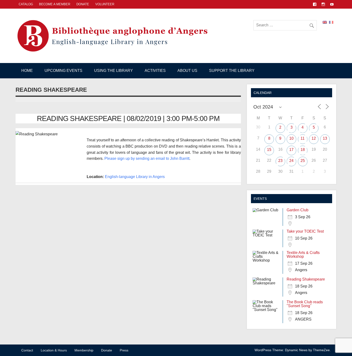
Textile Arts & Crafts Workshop (303, 254)
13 (325, 138)
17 (291, 150)
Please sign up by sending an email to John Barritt (146, 158)
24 (291, 161)
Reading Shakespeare (306, 279)
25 (303, 161)
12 (314, 138)
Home (27, 71)
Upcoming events (63, 71)
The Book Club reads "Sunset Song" (305, 304)
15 (269, 150)
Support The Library (232, 71)
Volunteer (104, 4)
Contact (27, 350)
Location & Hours (54, 350)
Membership (83, 350)
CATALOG (26, 4)
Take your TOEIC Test (305, 231)
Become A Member (54, 4)
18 (303, 150)
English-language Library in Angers (135, 177)
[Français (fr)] (331, 22)
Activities (155, 71)
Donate (82, 4)
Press (124, 350)
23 (280, 161)
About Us (187, 71)
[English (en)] (325, 22)
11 (303, 138)
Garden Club (297, 210)
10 (291, 138)
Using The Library (113, 71)
